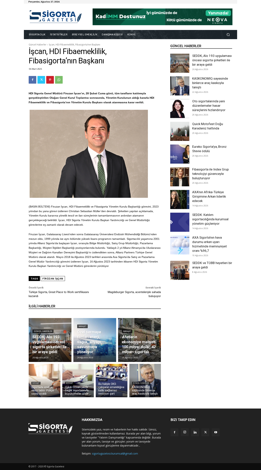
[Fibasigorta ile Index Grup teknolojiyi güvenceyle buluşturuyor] (179, 176)
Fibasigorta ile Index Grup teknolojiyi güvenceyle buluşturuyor (210, 173)
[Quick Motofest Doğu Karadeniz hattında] (179, 131)
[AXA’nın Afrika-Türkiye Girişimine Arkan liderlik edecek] (179, 199)
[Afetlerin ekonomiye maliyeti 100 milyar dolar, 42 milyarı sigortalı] (139, 340)
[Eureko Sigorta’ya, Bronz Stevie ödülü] (179, 154)
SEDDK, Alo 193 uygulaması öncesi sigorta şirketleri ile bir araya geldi (212, 60)
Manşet (82, 326)
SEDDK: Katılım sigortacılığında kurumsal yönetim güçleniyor (210, 219)
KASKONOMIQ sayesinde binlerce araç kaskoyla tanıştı (210, 83)
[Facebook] (32, 80)
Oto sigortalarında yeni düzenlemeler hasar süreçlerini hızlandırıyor (208, 105)
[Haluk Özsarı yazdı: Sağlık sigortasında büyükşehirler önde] (78, 380)
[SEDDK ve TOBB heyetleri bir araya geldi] (179, 270)
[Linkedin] (195, 432)
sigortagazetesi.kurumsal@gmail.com (115, 453)
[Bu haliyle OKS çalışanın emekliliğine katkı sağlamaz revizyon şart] (111, 380)
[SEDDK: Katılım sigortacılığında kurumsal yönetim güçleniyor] (179, 222)
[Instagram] (185, 432)
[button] (228, 34)
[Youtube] (216, 432)
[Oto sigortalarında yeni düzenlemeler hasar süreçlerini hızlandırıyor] (179, 108)
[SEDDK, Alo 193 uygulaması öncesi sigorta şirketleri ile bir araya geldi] (179, 63)
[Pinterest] (50, 80)
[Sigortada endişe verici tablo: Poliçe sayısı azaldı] (44, 380)
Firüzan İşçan (52, 278)
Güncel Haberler (37, 44)
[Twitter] (41, 80)
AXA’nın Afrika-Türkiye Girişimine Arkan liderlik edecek (209, 196)
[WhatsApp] (59, 80)
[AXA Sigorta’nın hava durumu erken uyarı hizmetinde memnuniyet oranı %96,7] (179, 244)
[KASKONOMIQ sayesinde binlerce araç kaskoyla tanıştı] (179, 85)
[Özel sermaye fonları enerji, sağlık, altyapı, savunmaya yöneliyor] (94, 340)
